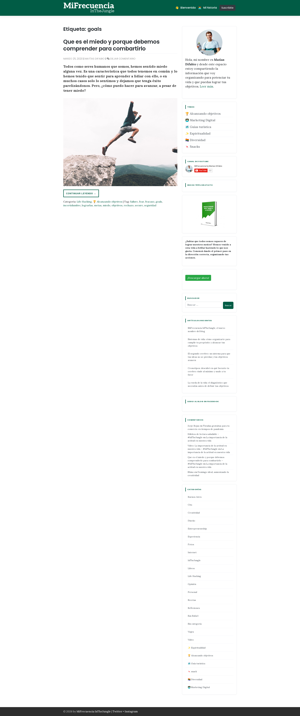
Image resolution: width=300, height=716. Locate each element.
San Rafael (193, 615)
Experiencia (194, 536)
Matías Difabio (95, 58)
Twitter (118, 711)
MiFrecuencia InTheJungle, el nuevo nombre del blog (206, 330)
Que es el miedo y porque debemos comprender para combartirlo (111, 45)
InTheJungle (194, 560)
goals (159, 201)
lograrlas (87, 205)
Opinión (192, 584)
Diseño (191, 520)
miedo (106, 205)
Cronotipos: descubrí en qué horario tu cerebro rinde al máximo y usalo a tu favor (208, 371)
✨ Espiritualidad (197, 133)
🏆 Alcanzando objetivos (107, 201)
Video (191, 639)
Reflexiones (194, 608)
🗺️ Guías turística (198, 127)
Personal (192, 592)
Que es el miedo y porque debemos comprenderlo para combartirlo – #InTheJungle (206, 460)
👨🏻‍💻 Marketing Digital (200, 120)
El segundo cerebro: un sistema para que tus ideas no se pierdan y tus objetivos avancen (209, 357)
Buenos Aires (195, 497)
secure (139, 205)
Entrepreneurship (197, 528)
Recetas (192, 600)
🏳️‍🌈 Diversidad (195, 140)
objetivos (117, 205)
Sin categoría (195, 623)
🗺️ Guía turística (196, 663)
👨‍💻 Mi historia (207, 8)
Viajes (191, 631)
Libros (191, 568)
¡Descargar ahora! (198, 277)
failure (134, 201)
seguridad (150, 205)
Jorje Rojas (193, 425)
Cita (190, 504)
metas (98, 205)
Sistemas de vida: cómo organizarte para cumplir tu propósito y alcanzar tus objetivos (209, 342)
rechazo (129, 205)
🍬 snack (192, 671)
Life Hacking (84, 201)
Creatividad (194, 512)
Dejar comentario (122, 58)
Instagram (131, 711)
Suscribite (227, 8)
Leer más (206, 86)
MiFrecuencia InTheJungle (94, 711)
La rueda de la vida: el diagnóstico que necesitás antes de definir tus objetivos (208, 384)
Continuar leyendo (81, 193)
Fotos (191, 544)
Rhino (191, 472)
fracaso (149, 201)
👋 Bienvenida (185, 8)
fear (141, 201)
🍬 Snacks (192, 146)
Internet (192, 552)
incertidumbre (72, 205)
